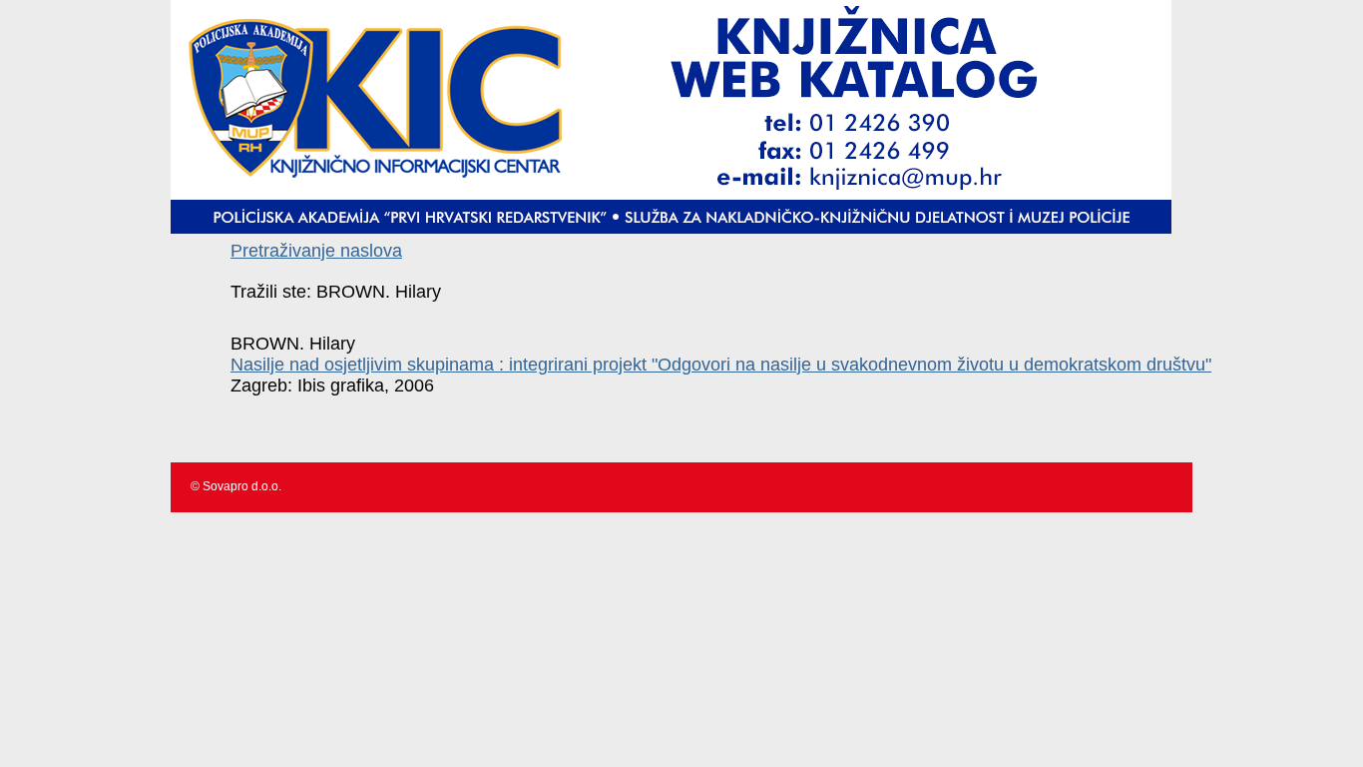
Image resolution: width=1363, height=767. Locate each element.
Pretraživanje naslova (316, 251)
